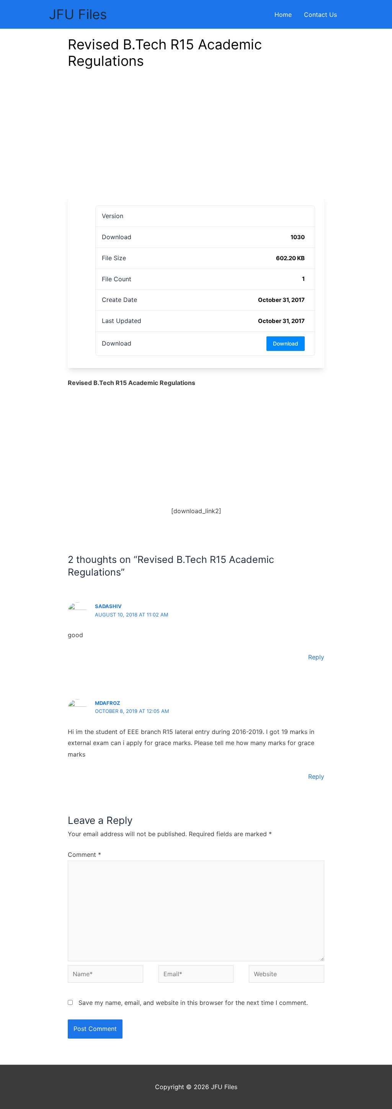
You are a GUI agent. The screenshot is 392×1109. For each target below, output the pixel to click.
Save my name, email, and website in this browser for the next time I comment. (193, 1002)
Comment (84, 854)
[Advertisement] (196, 138)
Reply (316, 657)
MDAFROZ (107, 703)
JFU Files (78, 14)
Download (285, 343)
